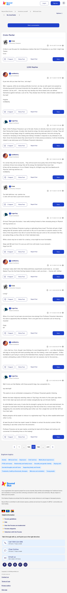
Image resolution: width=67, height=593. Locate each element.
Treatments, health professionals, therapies (14, 471)
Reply (58, 59)
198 (38, 447)
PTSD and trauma (7, 463)
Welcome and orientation (37, 471)
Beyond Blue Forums (10, 3)
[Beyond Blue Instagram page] (15, 565)
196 (28, 447)
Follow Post (21, 59)
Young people (51, 471)
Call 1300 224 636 (15, 542)
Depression (23, 460)
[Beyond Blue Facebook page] (4, 565)
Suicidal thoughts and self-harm (11, 467)
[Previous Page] (14, 447)
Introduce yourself (23, 11)
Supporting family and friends (31, 467)
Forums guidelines (10, 519)
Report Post (34, 59)
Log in (44, 3)
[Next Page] (53, 447)
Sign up (55, 3)
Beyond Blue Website (11, 484)
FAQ (5, 522)
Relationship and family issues (23, 463)
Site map (4, 590)
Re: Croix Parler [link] (11, 15)
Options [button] (58, 13)
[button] (5, 59)
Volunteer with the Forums (13, 532)
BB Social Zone (37, 11)
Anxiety (4, 460)
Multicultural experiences (46, 460)
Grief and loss (32, 460)
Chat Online (13, 549)
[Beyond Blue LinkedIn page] (25, 565)
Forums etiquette (10, 528)
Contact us (5, 577)
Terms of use (6, 581)
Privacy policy (6, 585)
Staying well (57, 463)
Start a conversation (33, 25)
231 (48, 447)
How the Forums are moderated (14, 525)
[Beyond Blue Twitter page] (20, 565)
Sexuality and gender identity (42, 463)
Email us (12, 557)
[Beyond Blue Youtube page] (9, 565)
